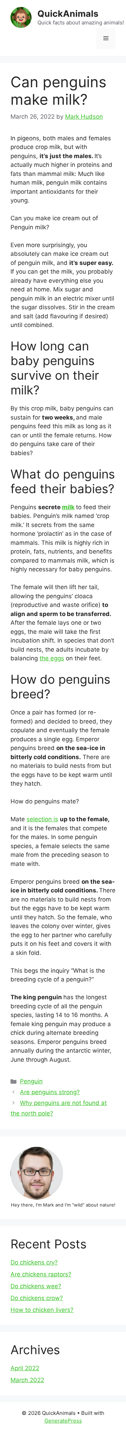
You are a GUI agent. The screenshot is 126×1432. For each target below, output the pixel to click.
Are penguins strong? (50, 1092)
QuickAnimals (67, 13)
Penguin (31, 1081)
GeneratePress (63, 1420)
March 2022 (27, 1380)
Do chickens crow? (36, 1297)
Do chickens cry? (34, 1262)
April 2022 (24, 1368)
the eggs (52, 658)
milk (68, 507)
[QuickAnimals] (20, 17)
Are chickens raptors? (40, 1274)
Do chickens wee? (35, 1286)
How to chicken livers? (42, 1309)
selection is (42, 819)
